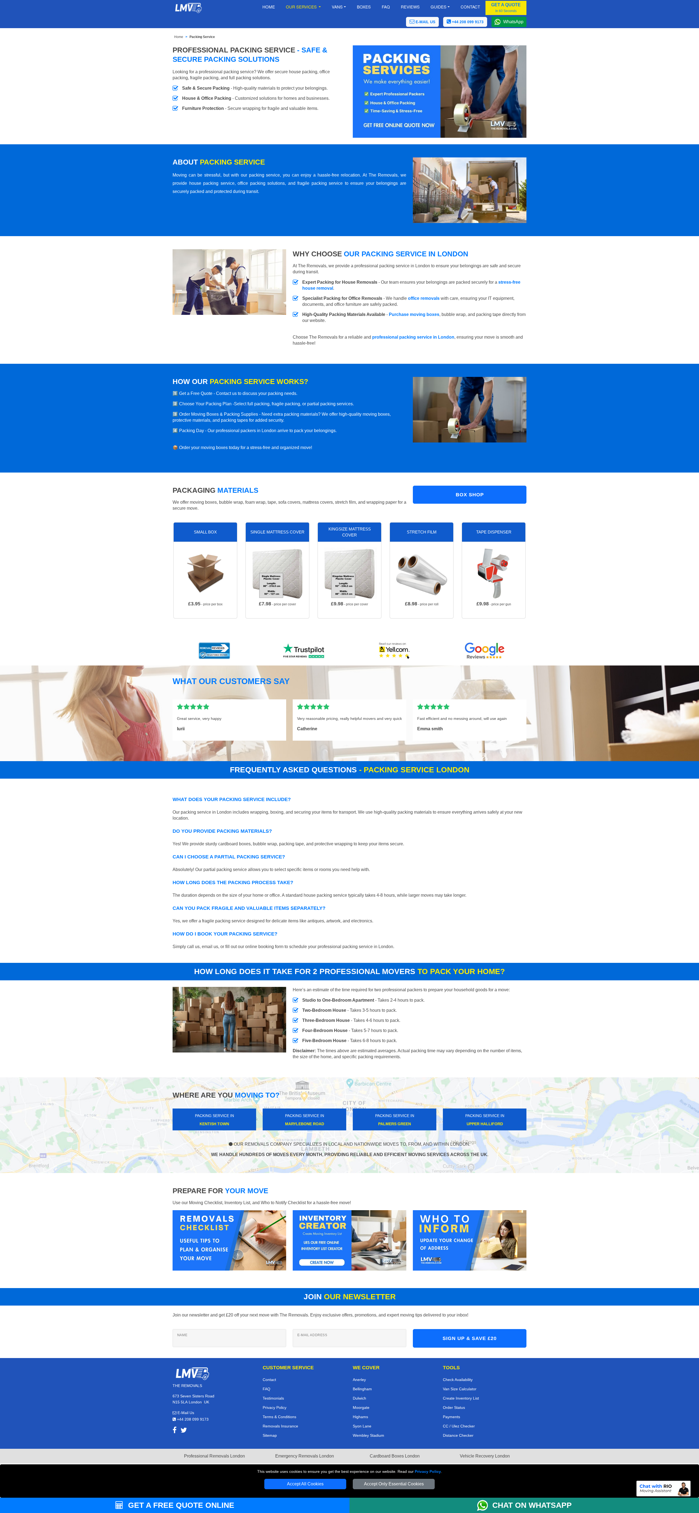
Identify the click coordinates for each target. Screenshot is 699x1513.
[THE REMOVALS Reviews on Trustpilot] (304, 651)
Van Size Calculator (459, 1389)
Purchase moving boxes (414, 314)
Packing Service (202, 37)
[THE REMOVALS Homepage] (188, 8)
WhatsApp (513, 21)
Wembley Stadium (368, 1435)
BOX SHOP (470, 494)
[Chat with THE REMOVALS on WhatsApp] (484, 1505)
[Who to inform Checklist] (469, 1240)
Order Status (454, 1407)
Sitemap (270, 1435)
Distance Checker (458, 1435)
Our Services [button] (302, 7)
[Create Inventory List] (349, 1240)
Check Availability (458, 1379)
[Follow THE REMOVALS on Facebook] (175, 1431)
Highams (360, 1417)
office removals (424, 298)
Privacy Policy (428, 1471)
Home (268, 7)
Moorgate (361, 1407)
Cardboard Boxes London (395, 1456)
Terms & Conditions (279, 1417)
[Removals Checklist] (229, 1240)
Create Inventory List (461, 1398)
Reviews (410, 7)
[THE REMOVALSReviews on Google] (485, 651)
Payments (451, 1417)
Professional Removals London (214, 1456)
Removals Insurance (280, 1426)
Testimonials (273, 1398)
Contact (470, 7)
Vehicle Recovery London (485, 1456)
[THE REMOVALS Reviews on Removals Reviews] (214, 651)
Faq (386, 7)
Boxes (364, 7)
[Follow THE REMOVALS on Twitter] (183, 1431)
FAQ (266, 1389)
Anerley (359, 1379)
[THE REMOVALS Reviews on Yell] (394, 651)
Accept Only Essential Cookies (394, 1484)
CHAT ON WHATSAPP (532, 1505)
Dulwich (359, 1398)
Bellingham (362, 1389)
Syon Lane (362, 1426)
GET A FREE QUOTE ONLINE (180, 1505)
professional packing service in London (413, 337)
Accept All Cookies (305, 1484)
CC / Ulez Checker (459, 1426)
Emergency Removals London (304, 1456)
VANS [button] (337, 7)
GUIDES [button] (438, 7)
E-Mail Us (185, 1413)
